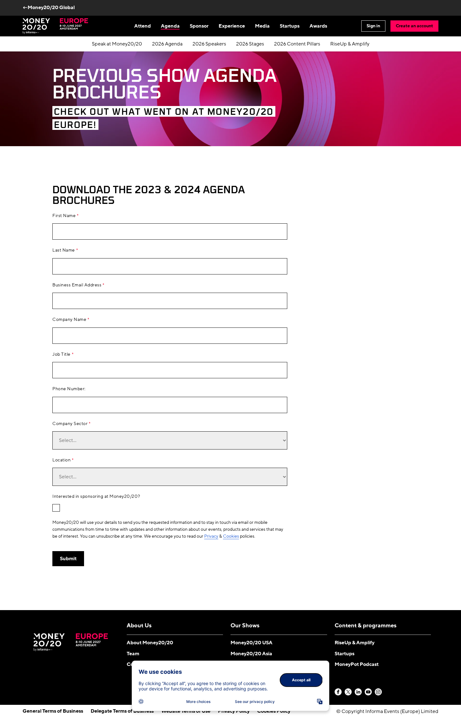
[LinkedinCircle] (358, 692)
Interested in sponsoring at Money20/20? (96, 496)
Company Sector (69, 423)
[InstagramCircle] (378, 692)
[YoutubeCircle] (368, 692)
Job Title (61, 354)
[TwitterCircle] (348, 692)
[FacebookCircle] (338, 692)
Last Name (63, 250)
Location (61, 460)
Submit (68, 558)
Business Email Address (76, 285)
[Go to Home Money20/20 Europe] (55, 26)
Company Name (69, 319)
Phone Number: (69, 388)
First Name (64, 215)
